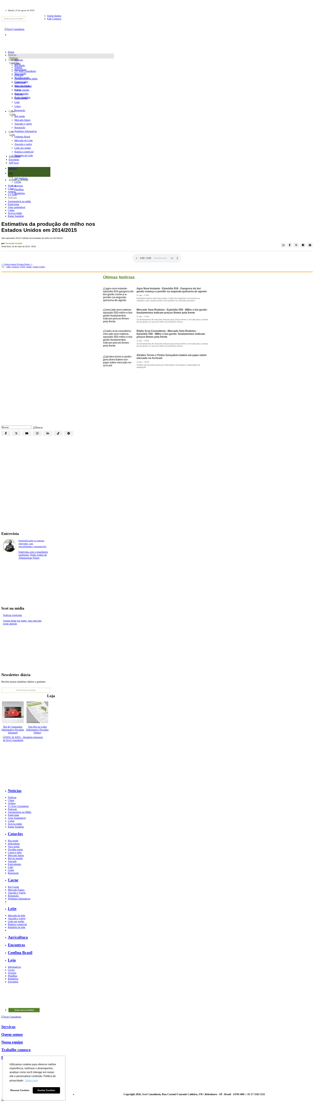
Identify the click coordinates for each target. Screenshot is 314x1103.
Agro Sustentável (17, 818)
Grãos (17, 106)
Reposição (19, 110)
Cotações (14, 62)
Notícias (13, 58)
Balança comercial (17, 924)
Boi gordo (19, 65)
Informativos (14, 967)
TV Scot (12, 194)
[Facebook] (5, 433)
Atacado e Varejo (17, 892)
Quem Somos (54, 15)
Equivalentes (21, 98)
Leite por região (16, 921)
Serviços (8, 1027)
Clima (11, 188)
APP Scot (14, 162)
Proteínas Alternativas (19, 898)
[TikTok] (58, 433)
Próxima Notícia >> (24, 264)
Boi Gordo (13, 887)
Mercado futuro (22, 85)
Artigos (12, 191)
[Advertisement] (157, 399)
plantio (29, 267)
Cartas (11, 210)
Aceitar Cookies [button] (46, 1090)
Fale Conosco (54, 18)
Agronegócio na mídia (19, 201)
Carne (12, 114)
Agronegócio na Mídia (19, 812)
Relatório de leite (16, 927)
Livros (11, 970)
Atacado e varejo (16, 918)
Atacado (18, 94)
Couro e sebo (21, 81)
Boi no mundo (21, 90)
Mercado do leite (16, 915)
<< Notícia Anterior (9, 264)
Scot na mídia (15, 213)
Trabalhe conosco (16, 1050)
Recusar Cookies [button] (19, 1090)
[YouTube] (26, 433)
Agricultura (14, 156)
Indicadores (20, 69)
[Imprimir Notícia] (310, 245)
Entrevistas (13, 204)
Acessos (12, 972)
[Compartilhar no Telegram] (303, 245)
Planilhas (12, 975)
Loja (11, 176)
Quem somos (12, 1034)
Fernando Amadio (14, 243)
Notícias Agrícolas (12, 615)
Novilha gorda (21, 77)
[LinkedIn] (47, 433)
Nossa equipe (12, 1042)
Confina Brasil (20, 952)
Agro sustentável (16, 207)
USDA (23, 267)
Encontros (14, 159)
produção (15, 267)
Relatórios (13, 978)
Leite (17, 102)
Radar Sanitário (16, 216)
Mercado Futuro (16, 889)
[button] (37, 427)
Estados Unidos (39, 267)
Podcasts (12, 197)
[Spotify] (68, 433)
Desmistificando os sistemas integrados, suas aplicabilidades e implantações (32, 543)
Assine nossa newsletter (13, 18)
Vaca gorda (20, 73)
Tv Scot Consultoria (18, 806)
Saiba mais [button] (31, 1080)
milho (8, 267)
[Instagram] (37, 433)
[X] (16, 433)
